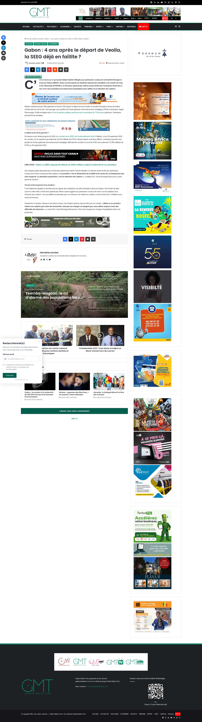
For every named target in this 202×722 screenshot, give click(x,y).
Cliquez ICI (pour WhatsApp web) (155, 704)
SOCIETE (77, 27)
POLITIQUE (51, 27)
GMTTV (144, 27)
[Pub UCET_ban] (67, 130)
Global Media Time (79, 714)
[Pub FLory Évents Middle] (67, 227)
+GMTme (119, 27)
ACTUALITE (37, 27)
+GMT (108, 27)
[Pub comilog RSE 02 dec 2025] (152, 119)
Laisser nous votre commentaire (74, 411)
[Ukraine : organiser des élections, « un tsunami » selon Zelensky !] (74, 381)
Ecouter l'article (34, 76)
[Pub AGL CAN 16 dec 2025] (152, 159)
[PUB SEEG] (152, 341)
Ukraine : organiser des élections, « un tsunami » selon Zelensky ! (74, 393)
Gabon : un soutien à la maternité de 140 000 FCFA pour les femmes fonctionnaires (39, 394)
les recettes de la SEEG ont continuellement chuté (75, 136)
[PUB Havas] (152, 194)
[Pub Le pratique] (152, 556)
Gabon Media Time (56, 714)
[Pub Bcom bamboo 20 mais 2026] (152, 542)
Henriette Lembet (34, 63)
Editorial (131, 27)
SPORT (99, 27)
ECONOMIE (64, 27)
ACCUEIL (26, 27)
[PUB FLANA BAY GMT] (152, 588)
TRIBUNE (88, 27)
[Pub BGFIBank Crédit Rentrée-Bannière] (74, 103)
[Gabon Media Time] (40, 13)
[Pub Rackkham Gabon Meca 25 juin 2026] (152, 233)
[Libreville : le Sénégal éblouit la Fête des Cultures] (108, 381)
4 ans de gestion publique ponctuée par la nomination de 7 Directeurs (78, 112)
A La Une (29, 44)
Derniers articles (37, 39)
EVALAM (25, 379)
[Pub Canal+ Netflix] (74, 160)
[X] (46, 259)
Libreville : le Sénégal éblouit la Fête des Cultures (108, 393)
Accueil (28, 39)
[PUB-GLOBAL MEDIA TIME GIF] (152, 302)
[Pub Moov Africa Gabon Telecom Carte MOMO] (152, 386)
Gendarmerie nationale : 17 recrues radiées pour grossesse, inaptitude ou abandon (54, 295)
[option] (74, 294)
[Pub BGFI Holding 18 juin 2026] (152, 268)
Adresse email (8, 354)
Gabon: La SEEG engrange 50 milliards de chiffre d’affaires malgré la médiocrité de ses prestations (76, 165)
